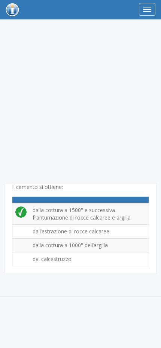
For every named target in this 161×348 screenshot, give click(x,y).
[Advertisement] (80, 102)
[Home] (12, 9)
